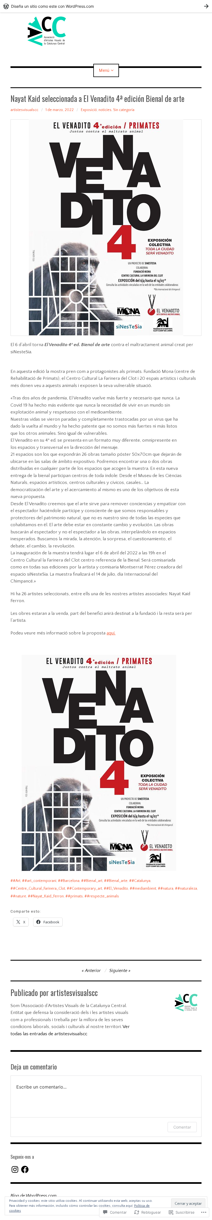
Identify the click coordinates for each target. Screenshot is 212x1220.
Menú (104, 70)
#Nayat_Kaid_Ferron (47, 896)
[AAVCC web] (105, 31)
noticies (105, 110)
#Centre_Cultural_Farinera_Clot (39, 888)
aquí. (111, 633)
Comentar (182, 1127)
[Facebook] (24, 1169)
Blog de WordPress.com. (34, 1195)
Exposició (89, 110)
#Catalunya (141, 881)
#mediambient (144, 888)
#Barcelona (70, 881)
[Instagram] (14, 1169)
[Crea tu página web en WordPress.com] (106, 6)
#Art (16, 881)
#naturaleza (187, 888)
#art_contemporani (40, 881)
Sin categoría (123, 110)
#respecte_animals (103, 896)
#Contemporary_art (85, 888)
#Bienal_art (93, 881)
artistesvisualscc (24, 110)
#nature (19, 896)
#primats (75, 896)
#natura (166, 888)
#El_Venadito (117, 888)
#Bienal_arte (117, 881)
